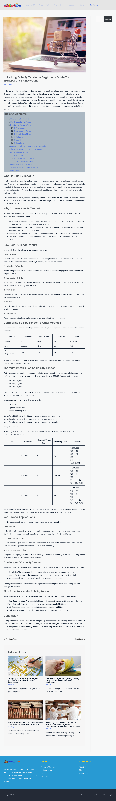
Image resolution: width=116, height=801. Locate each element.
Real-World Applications (19, 152)
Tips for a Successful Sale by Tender (24, 167)
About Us (82, 767)
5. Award (17, 140)
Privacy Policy (46, 770)
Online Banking (93, 5)
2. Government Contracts (24, 158)
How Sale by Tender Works (20, 125)
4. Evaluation (19, 137)
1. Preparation (19, 128)
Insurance (72, 5)
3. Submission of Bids (22, 134)
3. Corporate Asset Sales (23, 161)
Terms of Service (48, 767)
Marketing (8, 84)
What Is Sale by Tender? (19, 119)
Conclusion (14, 170)
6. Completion (19, 143)
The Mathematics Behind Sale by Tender (26, 149)
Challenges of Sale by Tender (21, 164)
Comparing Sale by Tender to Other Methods (28, 146)
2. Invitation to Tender (22, 131)
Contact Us (83, 773)
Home (27, 5)
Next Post (80, 639)
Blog (81, 770)
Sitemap (44, 776)
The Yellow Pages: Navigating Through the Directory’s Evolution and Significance (62, 680)
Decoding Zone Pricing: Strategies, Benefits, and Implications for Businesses (23, 680)
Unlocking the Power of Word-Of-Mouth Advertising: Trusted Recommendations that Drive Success (62, 724)
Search (108, 19)
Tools (41, 5)
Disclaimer (45, 773)
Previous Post (10, 639)
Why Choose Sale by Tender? (21, 122)
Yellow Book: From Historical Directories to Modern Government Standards (25, 723)
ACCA (33, 5)
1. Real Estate (19, 155)
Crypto (82, 5)
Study (47, 5)
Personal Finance (59, 5)
